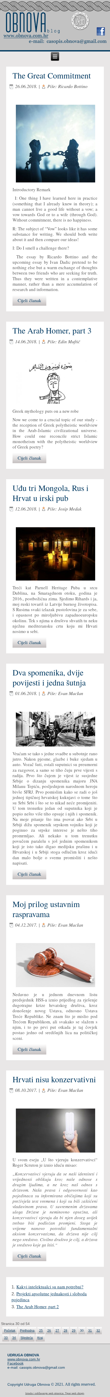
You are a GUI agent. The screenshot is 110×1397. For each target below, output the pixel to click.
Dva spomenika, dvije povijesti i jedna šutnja (49, 677)
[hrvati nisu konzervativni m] (54, 1131)
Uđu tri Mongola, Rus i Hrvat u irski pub (51, 492)
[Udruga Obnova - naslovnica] (26, 35)
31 (90, 1330)
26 (49, 1330)
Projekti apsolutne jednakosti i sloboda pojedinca (49, 1296)
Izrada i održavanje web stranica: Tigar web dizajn (54, 1393)
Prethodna (27, 1330)
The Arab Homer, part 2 (37, 1307)
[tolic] (54, 729)
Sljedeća (26, 1338)
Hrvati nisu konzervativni (54, 1079)
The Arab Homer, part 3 (52, 330)
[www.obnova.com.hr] (80, 21)
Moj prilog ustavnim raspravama (46, 908)
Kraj (40, 1338)
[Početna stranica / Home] (33, 22)
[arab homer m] (54, 382)
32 (98, 1330)
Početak (9, 1330)
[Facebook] (101, 31)
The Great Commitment (52, 75)
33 (6, 1338)
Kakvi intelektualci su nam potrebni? (49, 1287)
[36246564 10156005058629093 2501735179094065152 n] (54, 144)
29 (73, 1330)
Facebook (15, 1363)
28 (65, 1330)
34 (14, 1338)
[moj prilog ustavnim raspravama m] (54, 965)
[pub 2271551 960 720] (54, 554)
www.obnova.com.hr (23, 1359)
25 (41, 1330)
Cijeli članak (29, 300)
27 (57, 1330)
